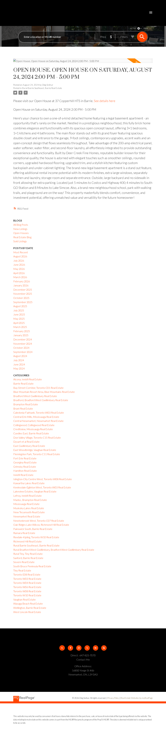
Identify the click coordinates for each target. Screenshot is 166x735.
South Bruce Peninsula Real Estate (32, 566)
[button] (62, 648)
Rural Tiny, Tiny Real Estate (28, 553)
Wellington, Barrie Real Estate (29, 607)
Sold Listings (20, 241)
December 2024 (22, 339)
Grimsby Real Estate (24, 466)
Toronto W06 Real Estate (27, 586)
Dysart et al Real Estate (26, 441)
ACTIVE (133, 28)
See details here (104, 101)
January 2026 (20, 285)
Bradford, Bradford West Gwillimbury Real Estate (40, 400)
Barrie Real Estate (23, 383)
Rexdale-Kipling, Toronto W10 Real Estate (36, 537)
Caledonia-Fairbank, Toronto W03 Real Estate (38, 412)
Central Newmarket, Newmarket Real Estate (38, 420)
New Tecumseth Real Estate (29, 512)
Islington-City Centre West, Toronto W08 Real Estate (42, 479)
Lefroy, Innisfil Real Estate (27, 495)
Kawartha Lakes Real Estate (29, 483)
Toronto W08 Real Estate (27, 591)
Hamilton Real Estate (25, 470)
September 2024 (22, 351)
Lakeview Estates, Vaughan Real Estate (34, 491)
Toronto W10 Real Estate (27, 595)
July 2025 (18, 310)
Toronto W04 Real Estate (27, 582)
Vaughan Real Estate (24, 599)
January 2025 (20, 335)
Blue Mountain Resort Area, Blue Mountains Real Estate (44, 391)
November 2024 (22, 343)
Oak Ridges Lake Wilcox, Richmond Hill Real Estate (41, 524)
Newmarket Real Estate (26, 516)
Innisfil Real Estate (23, 474)
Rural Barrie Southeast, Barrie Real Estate (42, 88)
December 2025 (22, 289)
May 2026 (19, 268)
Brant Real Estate (23, 408)
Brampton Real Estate (25, 404)
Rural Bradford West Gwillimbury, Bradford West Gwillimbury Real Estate (53, 549)
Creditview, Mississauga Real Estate (33, 429)
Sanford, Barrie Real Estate (28, 557)
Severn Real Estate (24, 562)
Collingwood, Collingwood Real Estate (33, 425)
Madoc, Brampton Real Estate (30, 499)
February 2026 (21, 281)
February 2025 (21, 331)
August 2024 (20, 355)
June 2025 (19, 314)
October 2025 (21, 297)
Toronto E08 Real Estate (26, 574)
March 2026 (20, 277)
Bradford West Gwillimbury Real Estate (35, 396)
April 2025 (19, 322)
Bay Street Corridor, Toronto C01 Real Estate (38, 387)
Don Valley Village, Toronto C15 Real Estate (37, 437)
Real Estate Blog (22, 237)
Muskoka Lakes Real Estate (28, 508)
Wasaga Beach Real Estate (28, 603)
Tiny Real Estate (22, 570)
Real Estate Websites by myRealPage (137, 698)
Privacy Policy (113, 698)
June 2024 (19, 364)
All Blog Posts (20, 224)
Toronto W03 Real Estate (27, 578)
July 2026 (18, 260)
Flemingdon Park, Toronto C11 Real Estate (36, 454)
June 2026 (19, 264)
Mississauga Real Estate (26, 503)
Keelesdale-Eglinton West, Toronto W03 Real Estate (42, 487)
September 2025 (22, 302)
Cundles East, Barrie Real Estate (31, 433)
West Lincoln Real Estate (27, 611)
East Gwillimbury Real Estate (29, 445)
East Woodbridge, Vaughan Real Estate (34, 449)
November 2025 (22, 293)
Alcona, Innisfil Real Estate (27, 379)
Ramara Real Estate (24, 532)
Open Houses (21, 232)
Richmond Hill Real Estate (27, 541)
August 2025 (20, 306)
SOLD (145, 28)
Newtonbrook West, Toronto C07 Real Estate (38, 520)
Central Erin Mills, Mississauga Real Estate (36, 416)
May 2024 (19, 368)
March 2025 (20, 326)
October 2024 (21, 347)
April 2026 (19, 273)
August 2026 (20, 256)
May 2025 (19, 318)
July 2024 (18, 360)
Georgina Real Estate (25, 462)
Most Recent (20, 252)
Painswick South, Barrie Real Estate (32, 528)
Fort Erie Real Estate (24, 458)
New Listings (20, 228)
